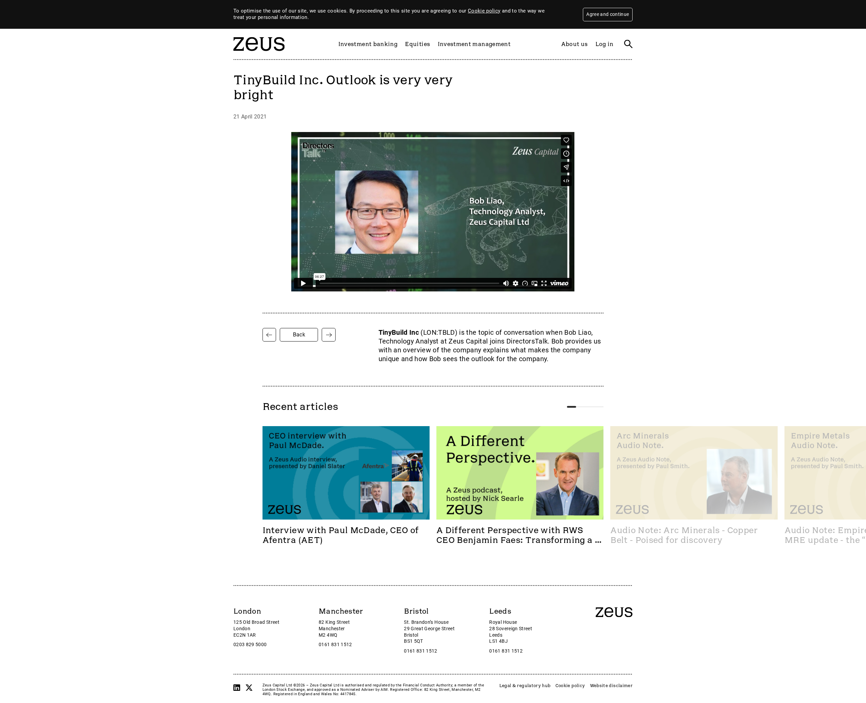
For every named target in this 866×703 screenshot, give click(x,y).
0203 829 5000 (250, 644)
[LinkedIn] (236, 687)
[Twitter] (249, 687)
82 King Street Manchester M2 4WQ (334, 628)
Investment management (474, 44)
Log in (604, 44)
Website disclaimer (611, 685)
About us (574, 44)
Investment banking (367, 44)
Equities (417, 44)
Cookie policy (484, 11)
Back (299, 334)
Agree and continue (607, 14)
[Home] (258, 54)
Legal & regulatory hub (525, 685)
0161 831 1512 (335, 644)
